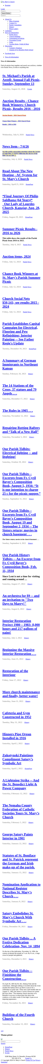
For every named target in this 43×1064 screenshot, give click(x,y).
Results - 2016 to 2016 (9, 124)
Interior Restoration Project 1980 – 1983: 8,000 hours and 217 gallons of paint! (21, 626)
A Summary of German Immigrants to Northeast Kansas (20, 364)
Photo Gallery (13, 29)
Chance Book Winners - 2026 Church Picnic (16, 121)
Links (11, 42)
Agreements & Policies (16, 38)
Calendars (8, 31)
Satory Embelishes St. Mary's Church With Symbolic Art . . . (18, 917)
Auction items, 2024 (16, 256)
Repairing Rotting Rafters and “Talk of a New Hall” (21, 430)
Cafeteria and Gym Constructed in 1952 (16, 715)
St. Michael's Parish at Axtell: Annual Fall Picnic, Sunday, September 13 (21, 80)
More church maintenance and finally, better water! (21, 694)
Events (29, 89)
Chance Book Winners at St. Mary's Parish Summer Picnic (21, 277)
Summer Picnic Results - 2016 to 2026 (19, 231)
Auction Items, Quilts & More (19, 44)
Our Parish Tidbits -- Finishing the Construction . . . (17, 974)
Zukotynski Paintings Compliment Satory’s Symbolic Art (17, 759)
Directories (8, 46)
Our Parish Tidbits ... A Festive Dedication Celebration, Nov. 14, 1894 (21, 942)
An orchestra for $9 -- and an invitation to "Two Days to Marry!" (20, 599)
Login (3, 9)
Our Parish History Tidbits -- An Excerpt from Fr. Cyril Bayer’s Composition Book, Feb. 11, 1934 (21, 563)
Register (7, 5)
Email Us (28, 1058)
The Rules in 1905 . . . (17, 410)
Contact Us (13, 23)
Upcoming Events (15, 40)
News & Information (12, 33)
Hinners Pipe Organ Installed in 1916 (16, 736)
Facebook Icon (10, 53)
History (11, 27)
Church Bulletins (14, 36)
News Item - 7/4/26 (15, 146)
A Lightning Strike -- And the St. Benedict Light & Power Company (20, 784)
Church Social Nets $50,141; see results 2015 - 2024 (20, 302)
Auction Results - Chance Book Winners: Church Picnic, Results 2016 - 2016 (21, 105)
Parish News (13, 34)
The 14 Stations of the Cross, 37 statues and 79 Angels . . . (19, 389)
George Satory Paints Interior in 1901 (17, 836)
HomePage (29, 184)
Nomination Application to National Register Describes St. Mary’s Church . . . (21, 890)
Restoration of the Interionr (15, 673)
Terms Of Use (30, 1060)
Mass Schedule (14, 21)
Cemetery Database (15, 48)
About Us (8, 19)
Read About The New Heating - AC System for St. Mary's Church (19, 175)
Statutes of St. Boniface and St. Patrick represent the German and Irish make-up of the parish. (20, 861)
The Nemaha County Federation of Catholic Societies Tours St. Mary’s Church (20, 811)
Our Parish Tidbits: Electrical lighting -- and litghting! (19, 453)
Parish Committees (15, 25)
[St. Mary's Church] (8, 2)
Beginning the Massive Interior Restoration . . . (19, 652)
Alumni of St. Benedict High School (21, 50)
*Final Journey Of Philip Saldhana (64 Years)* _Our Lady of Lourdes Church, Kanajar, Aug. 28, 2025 (21, 204)
